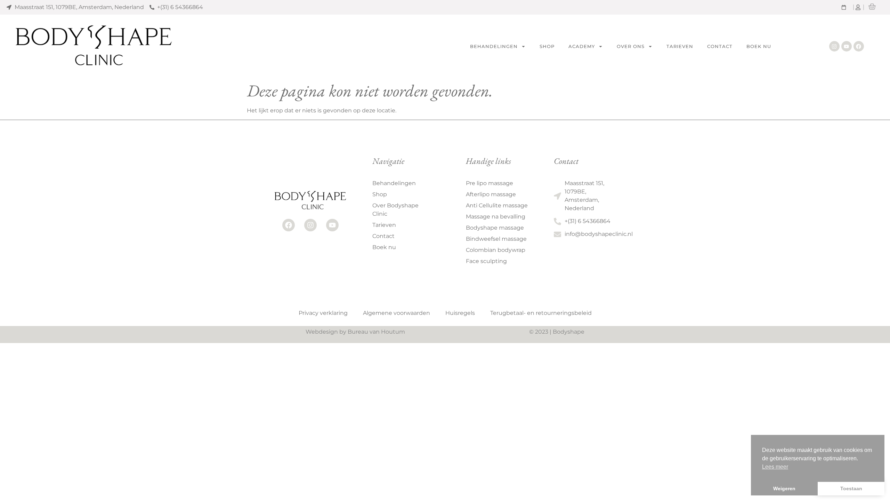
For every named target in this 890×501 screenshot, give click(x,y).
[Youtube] (846, 46)
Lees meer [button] (775, 467)
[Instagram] (834, 46)
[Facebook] (858, 46)
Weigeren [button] (784, 488)
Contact (720, 46)
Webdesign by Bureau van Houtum (355, 331)
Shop (547, 46)
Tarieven (679, 46)
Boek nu (758, 46)
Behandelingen (494, 46)
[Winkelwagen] (872, 6)
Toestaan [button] (851, 488)
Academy (581, 46)
